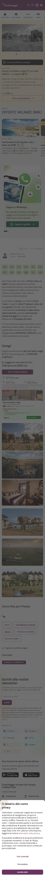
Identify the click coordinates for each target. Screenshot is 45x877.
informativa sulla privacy (29, 833)
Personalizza (22, 864)
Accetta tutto (22, 872)
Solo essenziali (22, 856)
